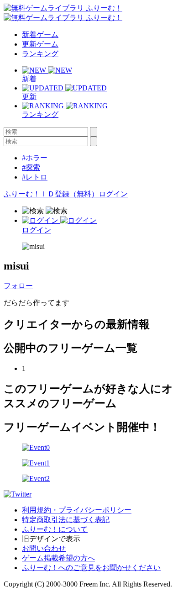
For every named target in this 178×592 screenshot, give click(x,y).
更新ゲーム (40, 44)
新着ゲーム (40, 34)
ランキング (40, 54)
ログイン (113, 194)
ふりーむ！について (55, 529)
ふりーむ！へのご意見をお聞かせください (91, 567)
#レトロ (34, 177)
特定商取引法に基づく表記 (66, 519)
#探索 (31, 167)
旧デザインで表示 (51, 539)
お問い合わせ (44, 548)
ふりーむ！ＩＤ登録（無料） (51, 194)
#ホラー (34, 158)
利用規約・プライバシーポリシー (76, 510)
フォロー (18, 286)
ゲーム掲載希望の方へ (58, 558)
